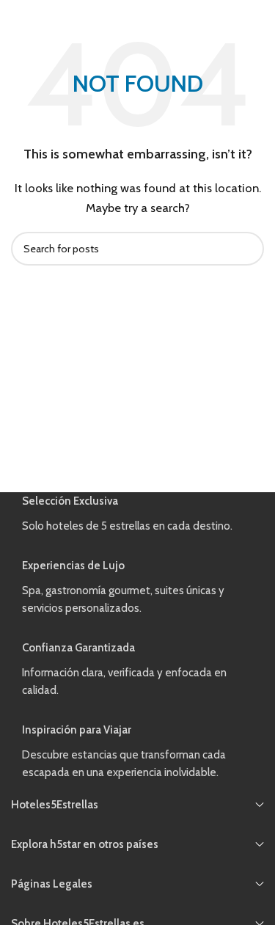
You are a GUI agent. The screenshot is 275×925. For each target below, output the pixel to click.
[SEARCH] (247, 249)
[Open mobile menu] (17, 14)
